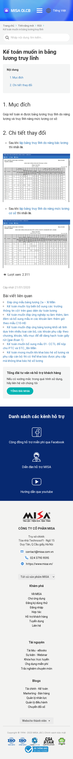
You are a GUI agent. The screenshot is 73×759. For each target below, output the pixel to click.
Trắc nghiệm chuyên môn (36, 668)
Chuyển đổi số (36, 707)
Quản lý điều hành (36, 702)
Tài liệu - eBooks (37, 650)
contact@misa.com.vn (40, 552)
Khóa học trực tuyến (36, 659)
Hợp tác (36, 612)
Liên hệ (36, 625)
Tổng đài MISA (20, 391)
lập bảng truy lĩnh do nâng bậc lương (43, 143)
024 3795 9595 (39, 558)
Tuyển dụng (36, 621)
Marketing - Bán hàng (36, 693)
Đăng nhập (36, 607)
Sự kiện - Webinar (36, 655)
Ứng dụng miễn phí (36, 664)
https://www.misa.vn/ (39, 564)
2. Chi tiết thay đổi (21, 85)
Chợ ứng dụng (36, 598)
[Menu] (39, 10)
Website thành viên (34, 720)
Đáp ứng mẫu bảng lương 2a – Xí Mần (31, 302)
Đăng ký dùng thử (36, 603)
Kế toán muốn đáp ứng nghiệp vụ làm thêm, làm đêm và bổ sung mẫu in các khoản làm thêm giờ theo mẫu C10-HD (36, 319)
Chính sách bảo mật (55, 732)
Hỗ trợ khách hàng (36, 616)
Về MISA (36, 594)
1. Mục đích (16, 77)
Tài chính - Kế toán (36, 688)
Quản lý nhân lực (36, 698)
